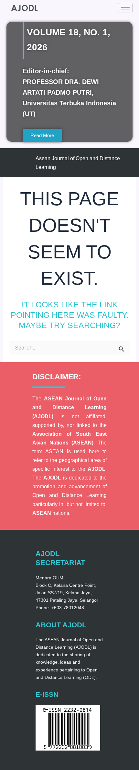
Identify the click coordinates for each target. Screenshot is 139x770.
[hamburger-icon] (125, 7)
